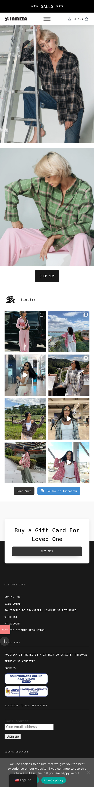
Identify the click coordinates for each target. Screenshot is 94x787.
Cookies (10, 668)
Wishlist (11, 617)
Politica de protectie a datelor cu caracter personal (46, 654)
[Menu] (47, 19)
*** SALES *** (47, 6)
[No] (88, 772)
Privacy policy (54, 780)
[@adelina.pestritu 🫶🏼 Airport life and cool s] (68, 462)
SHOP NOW (47, 276)
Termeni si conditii (20, 661)
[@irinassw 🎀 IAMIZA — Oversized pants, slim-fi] (25, 331)
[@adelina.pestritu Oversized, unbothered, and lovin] (25, 419)
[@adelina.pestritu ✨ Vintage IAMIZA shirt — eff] (25, 462)
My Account (13, 623)
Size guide (13, 603)
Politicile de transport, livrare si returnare (40, 610)
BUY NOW (47, 551)
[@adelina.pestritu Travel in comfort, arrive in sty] (68, 419)
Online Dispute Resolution (24, 630)
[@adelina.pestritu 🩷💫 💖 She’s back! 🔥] (68, 331)
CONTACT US (13, 596)
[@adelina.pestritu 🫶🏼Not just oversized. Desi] (68, 375)
